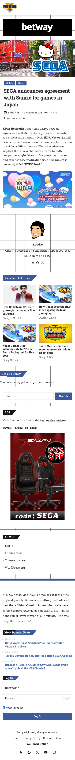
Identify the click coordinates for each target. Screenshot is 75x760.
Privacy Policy (31, 738)
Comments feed (16, 560)
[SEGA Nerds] (10, 7)
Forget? (66, 698)
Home (15, 738)
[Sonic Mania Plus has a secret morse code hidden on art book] (55, 333)
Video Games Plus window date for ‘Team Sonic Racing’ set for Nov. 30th (19, 350)
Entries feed (13, 553)
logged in (22, 382)
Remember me (14, 707)
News (21, 83)
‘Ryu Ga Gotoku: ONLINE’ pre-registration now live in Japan (19, 310)
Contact (48, 738)
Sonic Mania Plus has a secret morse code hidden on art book (55, 349)
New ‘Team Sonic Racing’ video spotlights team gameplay (55, 310)
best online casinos (53, 420)
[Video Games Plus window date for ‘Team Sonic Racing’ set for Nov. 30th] (19, 333)
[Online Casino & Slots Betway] (37, 27)
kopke (11, 112)
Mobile (9, 83)
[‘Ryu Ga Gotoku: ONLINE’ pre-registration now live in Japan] (19, 294)
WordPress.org (15, 567)
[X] (42, 263)
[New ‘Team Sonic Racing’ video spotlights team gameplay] (55, 294)
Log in (9, 545)
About (59, 738)
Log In (38, 716)
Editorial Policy (37, 743)
